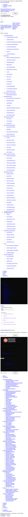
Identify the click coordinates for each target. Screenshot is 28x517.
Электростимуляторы (11, 167)
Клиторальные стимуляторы (12, 131)
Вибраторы (7, 330)
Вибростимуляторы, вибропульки (13, 57)
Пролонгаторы (9, 497)
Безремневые (9, 239)
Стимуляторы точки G (11, 226)
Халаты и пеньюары (11, 183)
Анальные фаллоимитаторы (12, 44)
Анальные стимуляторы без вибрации (14, 382)
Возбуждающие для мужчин (12, 250)
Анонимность (9, 362)
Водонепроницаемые (10, 395)
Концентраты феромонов (12, 94)
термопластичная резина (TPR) (8, 322)
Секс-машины (9, 423)
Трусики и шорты (10, 204)
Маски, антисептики (11, 110)
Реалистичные (9, 221)
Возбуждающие (10, 258)
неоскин (4, 320)
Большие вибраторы (10, 62)
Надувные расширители (11, 46)
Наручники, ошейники (11, 162)
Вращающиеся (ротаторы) (12, 69)
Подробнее (3, 515)
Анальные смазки (10, 268)
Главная (2, 330)
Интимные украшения (11, 155)
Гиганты (8, 214)
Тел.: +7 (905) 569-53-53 (6, 353)
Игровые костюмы (10, 178)
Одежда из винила (10, 192)
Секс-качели (9, 118)
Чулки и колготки (10, 195)
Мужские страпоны (10, 484)
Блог (7, 368)
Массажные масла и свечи (12, 263)
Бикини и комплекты (11, 197)
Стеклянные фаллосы (10, 477)
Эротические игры (10, 112)
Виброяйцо (9, 129)
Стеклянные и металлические (13, 49)
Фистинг (8, 51)
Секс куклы (9, 147)
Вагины (8, 137)
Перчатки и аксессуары (11, 464)
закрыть (2, 305)
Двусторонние (9, 74)
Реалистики (8, 403)
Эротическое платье (11, 209)
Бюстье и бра (9, 452)
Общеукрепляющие (10, 252)
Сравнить (5, 509)
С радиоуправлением (11, 86)
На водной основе (10, 256)
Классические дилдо (11, 219)
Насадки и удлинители (11, 436)
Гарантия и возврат (10, 364)
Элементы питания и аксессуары (13, 107)
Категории (3, 282)
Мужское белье (9, 458)
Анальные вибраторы (10, 388)
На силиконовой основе (11, 265)
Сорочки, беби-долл (10, 185)
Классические (9, 81)
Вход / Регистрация (7, 511)
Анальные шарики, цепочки (12, 37)
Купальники (9, 202)
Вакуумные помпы (10, 434)
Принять (8, 515)
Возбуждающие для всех (12, 247)
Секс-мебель (9, 123)
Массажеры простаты (11, 142)
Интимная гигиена (10, 100)
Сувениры (8, 105)
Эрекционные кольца (11, 149)
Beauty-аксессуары (10, 190)
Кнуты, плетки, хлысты (11, 165)
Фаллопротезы (9, 232)
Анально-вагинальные (11, 228)
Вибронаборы (9, 64)
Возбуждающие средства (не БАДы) (14, 98)
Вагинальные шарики (10, 427)
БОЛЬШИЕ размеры (10, 173)
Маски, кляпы (9, 443)
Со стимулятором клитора (12, 88)
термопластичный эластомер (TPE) (9, 324)
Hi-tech (7, 398)
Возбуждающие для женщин (12, 245)
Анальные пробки (10, 39)
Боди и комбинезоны (11, 207)
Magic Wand (9, 76)
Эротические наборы (10, 420)
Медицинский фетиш (11, 160)
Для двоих (8, 401)
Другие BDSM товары (11, 449)
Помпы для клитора (10, 134)
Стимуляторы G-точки (11, 407)
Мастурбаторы (9, 440)
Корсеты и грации (10, 180)
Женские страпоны (10, 234)
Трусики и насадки (10, 486)
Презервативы (9, 414)
